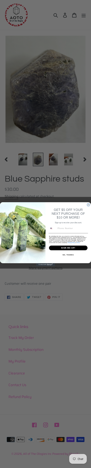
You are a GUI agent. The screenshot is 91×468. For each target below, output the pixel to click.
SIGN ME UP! (68, 248)
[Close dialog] (88, 204)
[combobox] (52, 228)
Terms (78, 242)
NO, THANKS (68, 255)
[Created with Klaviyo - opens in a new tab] (45, 264)
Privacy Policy (71, 242)
